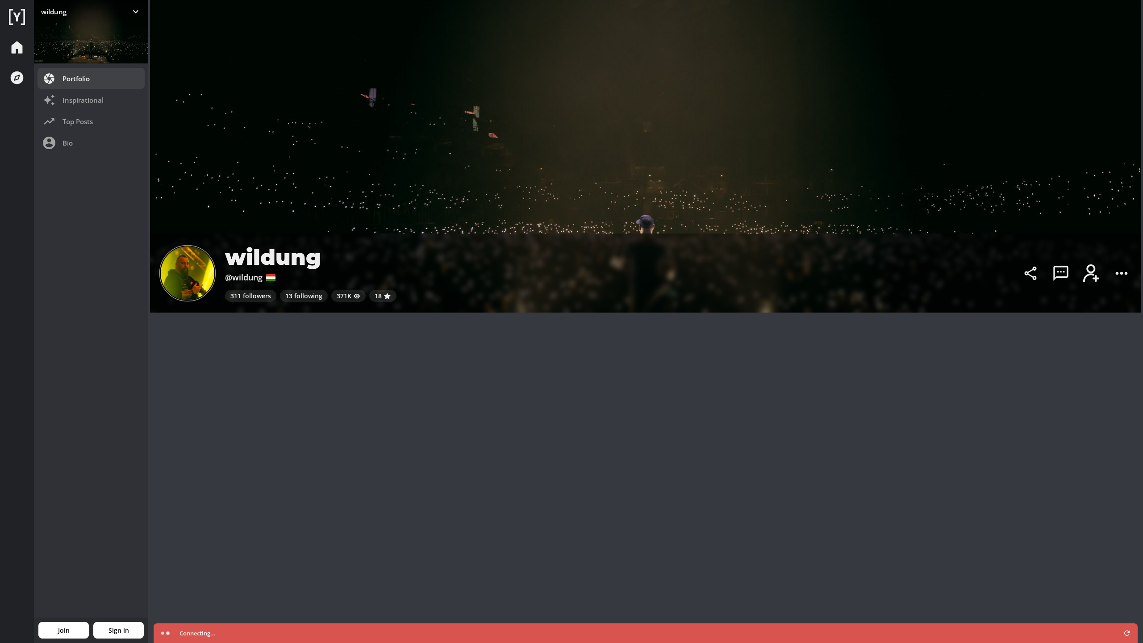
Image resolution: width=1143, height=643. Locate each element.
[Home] (17, 17)
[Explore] (17, 77)
